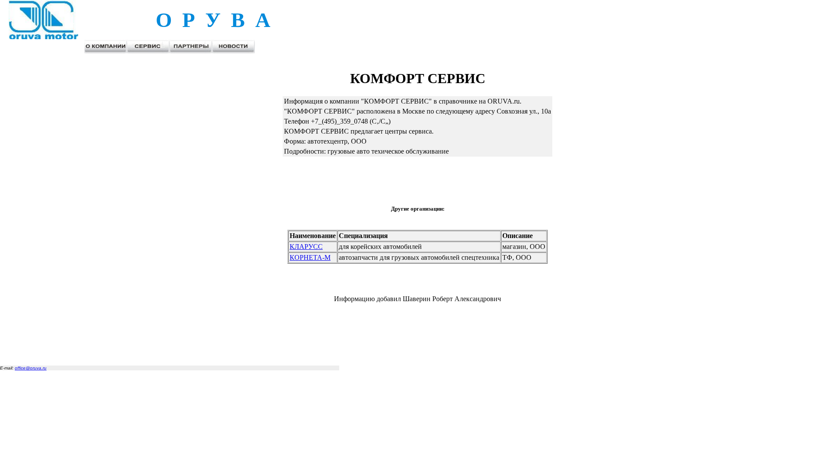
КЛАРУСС (306, 246)
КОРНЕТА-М (310, 257)
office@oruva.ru (31, 368)
